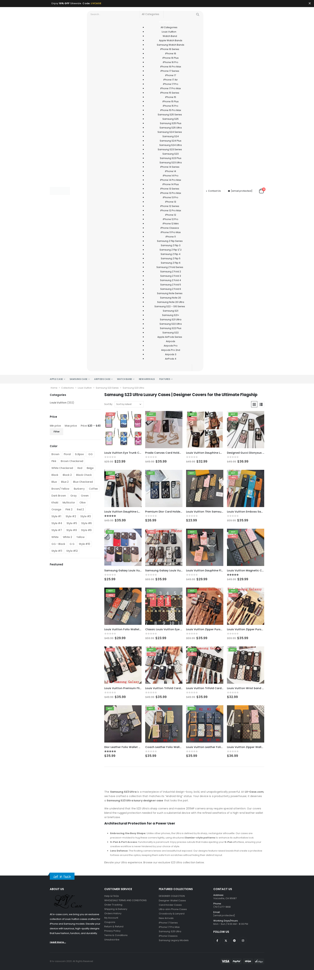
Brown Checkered (72, 461)
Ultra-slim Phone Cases (173, 909)
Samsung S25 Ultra (170, 931)
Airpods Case (102, 379)
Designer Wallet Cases (172, 900)
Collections (67, 387)
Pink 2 (68, 509)
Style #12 (72, 551)
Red (79, 468)
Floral (67, 454)
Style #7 (56, 530)
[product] (245, 724)
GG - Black (58, 544)
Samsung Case (78, 379)
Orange (56, 509)
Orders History (112, 913)
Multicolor (69, 502)
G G (72, 544)
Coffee (93, 489)
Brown (55, 454)
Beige (90, 468)
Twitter (226, 940)
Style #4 (56, 523)
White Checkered (62, 468)
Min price (55, 425)
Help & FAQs (111, 896)
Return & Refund (113, 926)
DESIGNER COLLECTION (172, 896)
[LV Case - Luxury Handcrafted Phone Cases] (60, 191)
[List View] (261, 404)
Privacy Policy (112, 931)
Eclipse (79, 454)
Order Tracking (113, 904)
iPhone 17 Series (168, 922)
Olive (82, 502)
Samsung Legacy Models (174, 940)
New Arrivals (147, 379)
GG (90, 454)
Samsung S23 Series (107, 387)
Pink (53, 461)
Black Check (84, 475)
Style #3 (85, 516)
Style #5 (72, 523)
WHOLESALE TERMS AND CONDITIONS (125, 900)
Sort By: (108, 404)
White (55, 537)
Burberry (79, 489)
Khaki (54, 502)
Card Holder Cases (170, 905)
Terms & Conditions (116, 935)
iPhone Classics (168, 936)
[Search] (197, 14)
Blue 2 (65, 482)
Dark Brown (58, 495)
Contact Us (214, 190)
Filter (57, 431)
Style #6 (86, 523)
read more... (58, 942)
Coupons (109, 922)
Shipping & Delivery (115, 909)
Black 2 (67, 475)
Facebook (217, 940)
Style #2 (71, 516)
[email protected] (241, 190)
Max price (71, 425)
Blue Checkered (83, 482)
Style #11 (56, 551)
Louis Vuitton (85, 387)
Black (54, 475)
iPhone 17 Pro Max (169, 927)
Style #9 (86, 530)
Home (54, 387)
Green (85, 495)
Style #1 (56, 516)
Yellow (80, 537)
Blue (54, 482)
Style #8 (71, 530)
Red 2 (80, 509)
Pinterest (234, 940)
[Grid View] (254, 404)
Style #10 (84, 544)
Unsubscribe (111, 939)
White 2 (67, 537)
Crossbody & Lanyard (171, 913)
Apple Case (56, 379)
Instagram (243, 940)
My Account (111, 917)
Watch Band (124, 379)
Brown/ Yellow (60, 489)
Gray (73, 495)
